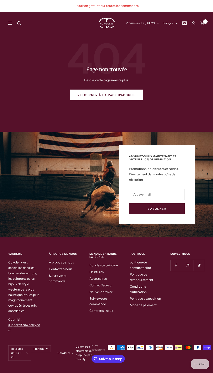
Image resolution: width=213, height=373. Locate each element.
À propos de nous (61, 262)
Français (168, 23)
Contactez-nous (60, 269)
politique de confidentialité (140, 265)
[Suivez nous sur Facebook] (176, 265)
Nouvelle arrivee (101, 292)
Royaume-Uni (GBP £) (140, 23)
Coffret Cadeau (100, 285)
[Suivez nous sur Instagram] (187, 265)
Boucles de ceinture (103, 265)
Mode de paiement (143, 305)
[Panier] (202, 23)
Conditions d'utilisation (138, 289)
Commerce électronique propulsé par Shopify (84, 353)
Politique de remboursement (141, 277)
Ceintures (96, 272)
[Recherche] (19, 23)
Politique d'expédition (145, 299)
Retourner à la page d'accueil (107, 95)
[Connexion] (193, 23)
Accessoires (98, 279)
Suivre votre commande (57, 278)
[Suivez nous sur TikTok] (199, 265)
